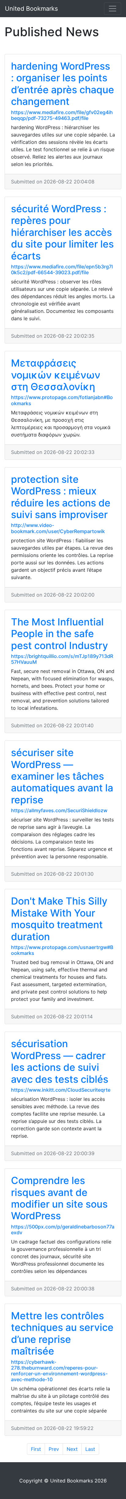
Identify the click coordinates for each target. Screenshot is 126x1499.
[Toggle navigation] (112, 8)
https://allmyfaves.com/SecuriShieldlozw (59, 810)
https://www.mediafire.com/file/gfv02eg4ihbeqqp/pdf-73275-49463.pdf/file (62, 115)
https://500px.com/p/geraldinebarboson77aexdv (62, 1230)
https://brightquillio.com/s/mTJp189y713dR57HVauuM (62, 659)
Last (90, 1449)
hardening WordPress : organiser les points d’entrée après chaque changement (62, 83)
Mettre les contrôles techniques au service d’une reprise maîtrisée (62, 1333)
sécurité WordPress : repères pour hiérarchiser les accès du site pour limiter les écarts (62, 232)
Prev (54, 1449)
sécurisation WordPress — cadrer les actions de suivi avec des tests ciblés (59, 1061)
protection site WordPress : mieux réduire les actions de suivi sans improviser (60, 497)
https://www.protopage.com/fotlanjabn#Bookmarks (62, 400)
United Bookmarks (31, 8)
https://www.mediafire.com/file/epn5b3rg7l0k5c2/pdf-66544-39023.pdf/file (62, 269)
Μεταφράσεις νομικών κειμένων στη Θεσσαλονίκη (55, 375)
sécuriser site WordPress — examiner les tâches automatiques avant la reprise (62, 776)
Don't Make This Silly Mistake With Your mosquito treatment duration (59, 918)
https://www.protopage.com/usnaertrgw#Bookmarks (62, 950)
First (36, 1449)
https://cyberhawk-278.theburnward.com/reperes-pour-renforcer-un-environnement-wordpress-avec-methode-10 (59, 1371)
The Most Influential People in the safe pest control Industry (59, 633)
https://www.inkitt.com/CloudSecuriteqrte (60, 1090)
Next (72, 1449)
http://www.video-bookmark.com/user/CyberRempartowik (58, 528)
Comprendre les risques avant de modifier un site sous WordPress (59, 1198)
